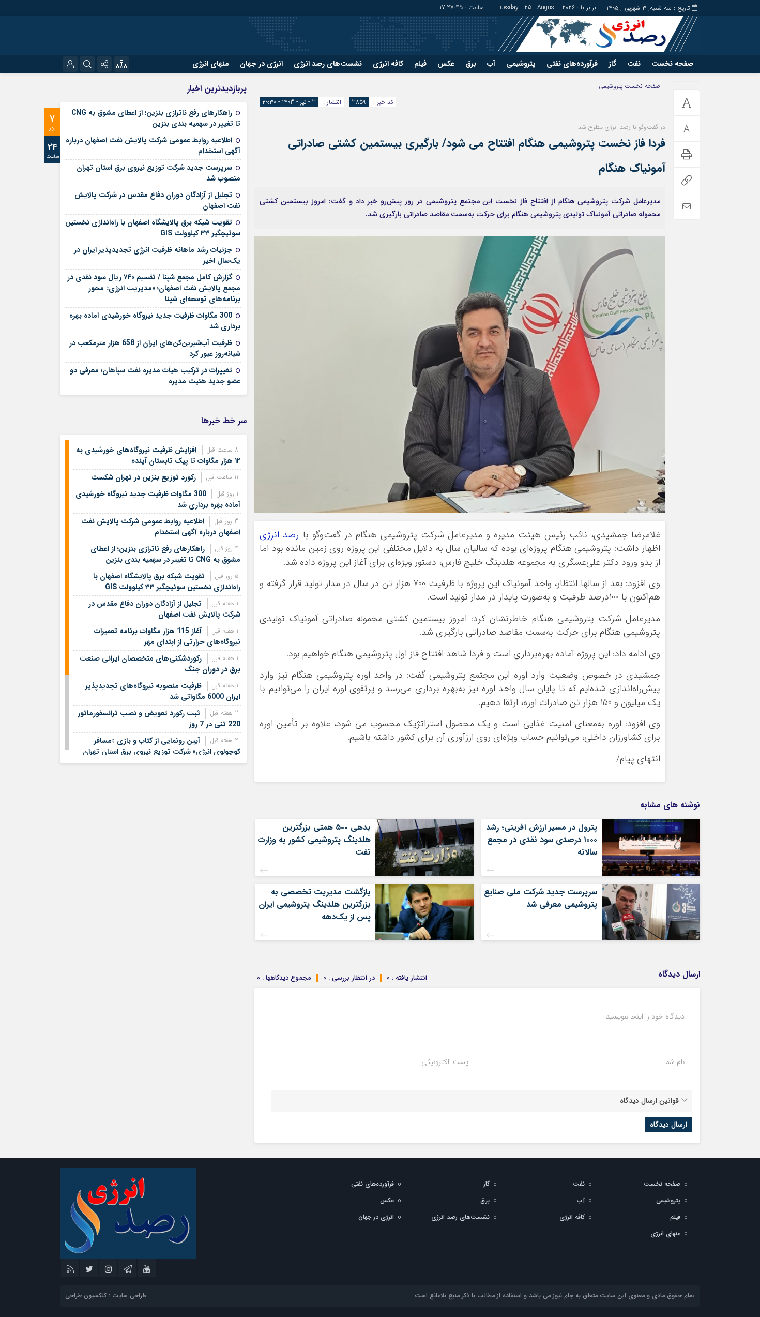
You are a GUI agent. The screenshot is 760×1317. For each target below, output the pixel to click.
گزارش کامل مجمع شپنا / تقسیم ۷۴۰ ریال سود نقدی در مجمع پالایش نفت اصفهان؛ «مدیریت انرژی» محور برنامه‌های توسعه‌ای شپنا (153, 288)
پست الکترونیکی (444, 1062)
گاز (612, 63)
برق (470, 63)
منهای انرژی (210, 63)
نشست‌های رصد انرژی (328, 63)
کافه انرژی (388, 63)
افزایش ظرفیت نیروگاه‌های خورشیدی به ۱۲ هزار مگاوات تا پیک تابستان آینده (158, 455)
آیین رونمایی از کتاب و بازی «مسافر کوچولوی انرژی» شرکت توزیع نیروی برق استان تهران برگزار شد (161, 751)
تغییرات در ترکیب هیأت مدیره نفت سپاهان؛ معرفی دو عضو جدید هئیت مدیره (155, 376)
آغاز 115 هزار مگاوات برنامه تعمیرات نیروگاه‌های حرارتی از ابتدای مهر (167, 636)
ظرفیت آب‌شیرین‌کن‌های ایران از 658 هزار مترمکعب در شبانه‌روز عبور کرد (154, 348)
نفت (634, 63)
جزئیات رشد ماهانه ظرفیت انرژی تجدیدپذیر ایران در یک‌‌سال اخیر (157, 255)
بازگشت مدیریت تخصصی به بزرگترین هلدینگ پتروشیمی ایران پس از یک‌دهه (315, 904)
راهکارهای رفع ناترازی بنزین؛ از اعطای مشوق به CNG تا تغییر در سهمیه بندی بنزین (155, 118)
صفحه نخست (672, 63)
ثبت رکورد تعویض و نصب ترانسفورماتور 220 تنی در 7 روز (159, 719)
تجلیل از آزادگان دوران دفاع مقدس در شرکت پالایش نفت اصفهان (157, 200)
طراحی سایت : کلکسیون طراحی (105, 1295)
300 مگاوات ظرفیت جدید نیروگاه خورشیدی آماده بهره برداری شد (154, 321)
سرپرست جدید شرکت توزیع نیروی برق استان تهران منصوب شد (158, 173)
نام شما (674, 1062)
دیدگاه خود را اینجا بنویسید (645, 1016)
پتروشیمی (521, 63)
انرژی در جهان (261, 63)
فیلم (420, 63)
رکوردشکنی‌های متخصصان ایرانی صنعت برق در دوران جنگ (160, 664)
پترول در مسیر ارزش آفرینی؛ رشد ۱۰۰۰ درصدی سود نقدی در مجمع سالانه (541, 840)
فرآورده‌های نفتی (572, 63)
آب (491, 63)
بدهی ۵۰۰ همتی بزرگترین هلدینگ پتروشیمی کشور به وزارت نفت (314, 840)
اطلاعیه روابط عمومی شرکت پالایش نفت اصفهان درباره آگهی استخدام (153, 145)
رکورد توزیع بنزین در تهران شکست (143, 477)
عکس (445, 63)
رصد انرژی (279, 535)
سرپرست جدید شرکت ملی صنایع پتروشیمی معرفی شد (540, 898)
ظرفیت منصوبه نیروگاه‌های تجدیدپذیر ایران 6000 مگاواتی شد (162, 691)
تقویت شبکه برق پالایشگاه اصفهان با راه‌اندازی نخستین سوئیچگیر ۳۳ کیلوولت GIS (152, 228)
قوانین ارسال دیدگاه (649, 1100)
